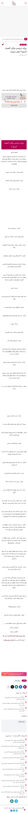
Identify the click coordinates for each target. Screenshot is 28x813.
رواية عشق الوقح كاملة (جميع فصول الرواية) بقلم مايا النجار (14, 758)
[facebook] (11, 811)
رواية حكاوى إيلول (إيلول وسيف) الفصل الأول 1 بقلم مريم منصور (13, 792)
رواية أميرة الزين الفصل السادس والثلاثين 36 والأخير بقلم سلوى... (15, 698)
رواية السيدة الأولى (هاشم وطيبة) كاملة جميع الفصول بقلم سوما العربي (14, 752)
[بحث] (2, 3)
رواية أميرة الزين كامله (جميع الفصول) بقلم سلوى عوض (13, 769)
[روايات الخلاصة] (14, 3)
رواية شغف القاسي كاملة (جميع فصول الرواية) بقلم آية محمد (13, 764)
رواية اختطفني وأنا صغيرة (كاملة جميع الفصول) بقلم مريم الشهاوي (13, 747)
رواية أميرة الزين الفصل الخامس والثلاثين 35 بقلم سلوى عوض (14, 704)
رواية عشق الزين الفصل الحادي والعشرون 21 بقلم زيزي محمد (12, 39)
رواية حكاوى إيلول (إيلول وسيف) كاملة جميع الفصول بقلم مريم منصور (15, 741)
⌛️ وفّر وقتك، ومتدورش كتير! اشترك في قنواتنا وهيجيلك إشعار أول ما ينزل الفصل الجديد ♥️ (14, 674)
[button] (20, 687)
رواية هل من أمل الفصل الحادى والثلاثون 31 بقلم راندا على (14, 787)
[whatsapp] (12, 801)
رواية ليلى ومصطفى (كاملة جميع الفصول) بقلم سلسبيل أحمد (14, 775)
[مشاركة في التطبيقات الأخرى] (8, 687)
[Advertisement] (14, 22)
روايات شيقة (23, 44)
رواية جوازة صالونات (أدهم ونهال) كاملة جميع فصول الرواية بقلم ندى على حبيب (13, 781)
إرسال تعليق (21, 721)
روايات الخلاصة (7, 808)
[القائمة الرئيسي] (26, 3)
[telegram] (16, 801)
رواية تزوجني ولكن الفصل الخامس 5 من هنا (14, 636)
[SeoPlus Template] (23, 808)
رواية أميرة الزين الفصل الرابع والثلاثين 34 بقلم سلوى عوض (14, 709)
